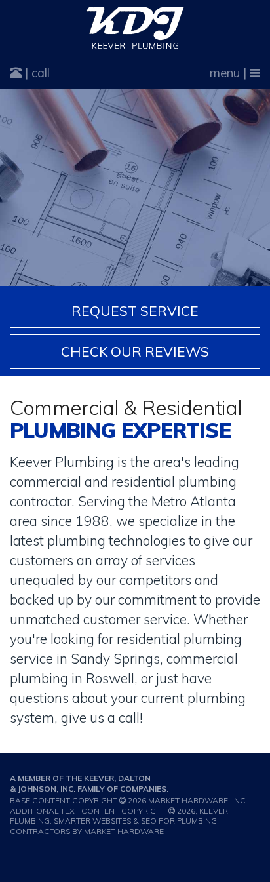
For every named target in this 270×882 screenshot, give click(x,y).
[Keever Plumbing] (135, 28)
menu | (230, 73)
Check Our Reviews (135, 351)
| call (36, 73)
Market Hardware (124, 831)
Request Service (135, 310)
